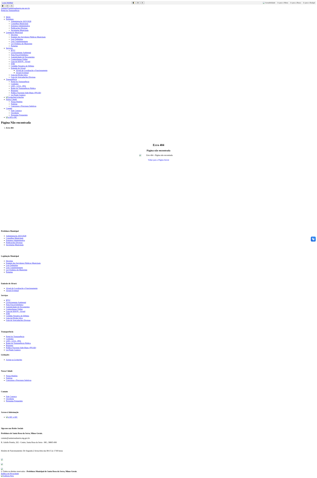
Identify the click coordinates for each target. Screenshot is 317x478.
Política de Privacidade (10, 474)
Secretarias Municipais (19, 30)
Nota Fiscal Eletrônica (19, 55)
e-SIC (15, 117)
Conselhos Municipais (19, 24)
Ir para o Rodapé (309, 3)
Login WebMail (7, 3)
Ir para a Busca (295, 3)
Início (8, 17)
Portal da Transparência (10, 10)
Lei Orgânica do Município (21, 44)
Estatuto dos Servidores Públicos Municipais (28, 37)
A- (142, 3)
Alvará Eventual (22, 73)
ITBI (13, 64)
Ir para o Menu (282, 3)
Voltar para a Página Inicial (158, 160)
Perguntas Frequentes (19, 115)
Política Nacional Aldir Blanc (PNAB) (26, 93)
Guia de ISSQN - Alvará (20, 61)
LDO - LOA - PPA (18, 86)
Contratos (14, 84)
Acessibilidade (270, 3)
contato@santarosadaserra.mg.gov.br (15, 8)
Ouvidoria (15, 113)
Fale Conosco (16, 111)
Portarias (14, 46)
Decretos (14, 35)
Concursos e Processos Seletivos (23, 106)
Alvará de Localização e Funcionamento (31, 70)
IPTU (13, 50)
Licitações (20, 97)
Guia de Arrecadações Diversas (23, 77)
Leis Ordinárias (17, 39)
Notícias (14, 104)
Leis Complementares (19, 41)
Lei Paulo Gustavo (18, 95)
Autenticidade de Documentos (23, 57)
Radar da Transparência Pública (23, 88)
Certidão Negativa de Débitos (22, 66)
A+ (138, 3)
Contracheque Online (19, 59)
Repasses (14, 90)
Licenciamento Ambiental (21, 53)
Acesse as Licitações (14, 360)
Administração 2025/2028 (21, 21)
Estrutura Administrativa (20, 26)
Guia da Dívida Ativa (19, 75)
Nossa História (16, 102)
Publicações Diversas (19, 28)
